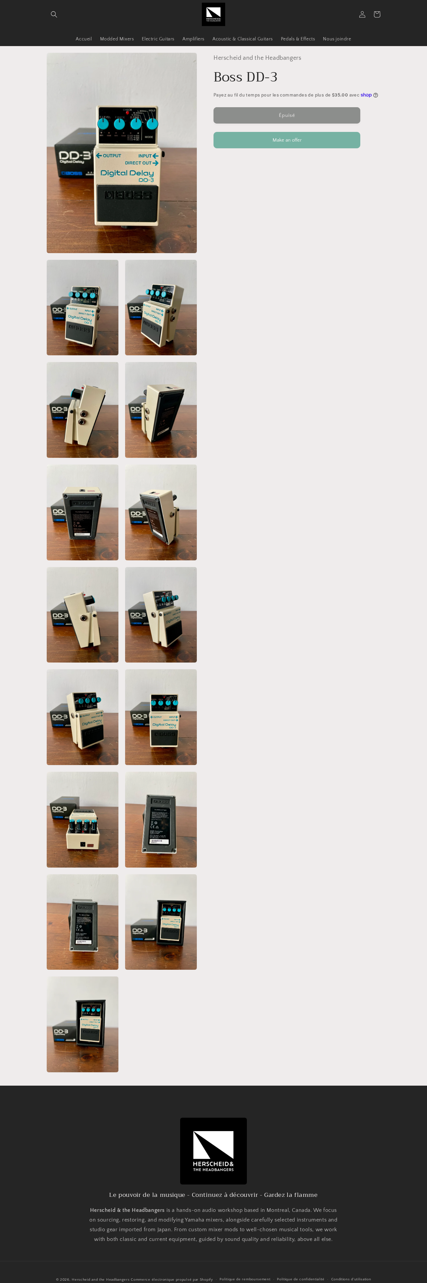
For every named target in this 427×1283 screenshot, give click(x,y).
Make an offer (287, 142)
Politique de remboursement (245, 1279)
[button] (54, 14)
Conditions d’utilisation (351, 1279)
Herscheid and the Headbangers (100, 1280)
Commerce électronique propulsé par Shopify (172, 1280)
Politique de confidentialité (301, 1279)
